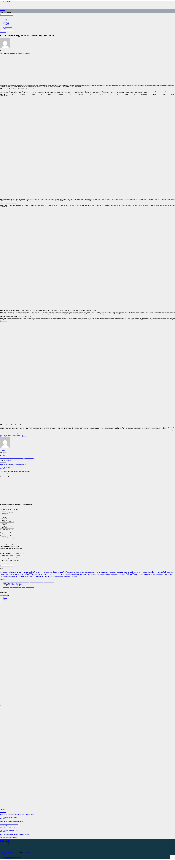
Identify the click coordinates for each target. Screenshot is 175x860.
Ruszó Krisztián (160, 574)
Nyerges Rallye (102, 574)
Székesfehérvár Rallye (28, 576)
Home (4, 854)
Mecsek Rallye (62, 574)
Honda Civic (159, 572)
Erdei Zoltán (137, 572)
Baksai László (48, 572)
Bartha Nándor (70, 572)
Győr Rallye (144, 572)
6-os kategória (27, 572)
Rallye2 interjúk (6, 20)
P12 (130, 574)
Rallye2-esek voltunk (7, 27)
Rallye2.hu (2, 10)
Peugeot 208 (149, 574)
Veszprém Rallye (45, 576)
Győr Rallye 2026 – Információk (7, 827)
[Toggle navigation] (0, 16)
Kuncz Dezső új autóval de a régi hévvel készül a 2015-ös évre (13, 436)
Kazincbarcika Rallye (10, 574)
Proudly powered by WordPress (7, 852)
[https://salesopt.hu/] (5, 598)
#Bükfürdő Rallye (17, 53)
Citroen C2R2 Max (103, 572)
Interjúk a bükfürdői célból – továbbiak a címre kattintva (12, 435)
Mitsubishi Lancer (95, 574)
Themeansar (28, 852)
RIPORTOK (3, 32)
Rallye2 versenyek (7, 25)
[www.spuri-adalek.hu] (4, 599)
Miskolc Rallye (84, 574)
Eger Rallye (127, 572)
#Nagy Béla (27, 53)
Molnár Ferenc (6, 587)
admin (2, 50)
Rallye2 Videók (6, 23)
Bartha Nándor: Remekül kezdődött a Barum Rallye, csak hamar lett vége (17, 458)
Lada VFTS (49, 574)
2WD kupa (3, 572)
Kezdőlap (5, 19)
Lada (28, 574)
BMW (85, 572)
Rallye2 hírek (6, 22)
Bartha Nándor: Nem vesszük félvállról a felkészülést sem (13, 464)
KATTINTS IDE (12, 506)
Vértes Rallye (57, 576)
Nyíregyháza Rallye (110, 574)
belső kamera (78, 572)
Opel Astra (116, 574)
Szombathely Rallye (11, 576)
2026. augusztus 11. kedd (5, 830)
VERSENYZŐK (6, 858)
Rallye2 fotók (6, 24)
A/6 (38, 572)
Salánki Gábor (9, 460)
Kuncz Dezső (20, 574)
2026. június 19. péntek (5, 837)
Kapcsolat (5, 28)
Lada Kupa (38, 574)
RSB (155, 574)
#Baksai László (9, 53)
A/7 (42, 572)
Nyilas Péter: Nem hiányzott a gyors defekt (12, 857)
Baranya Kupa (60, 572)
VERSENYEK (3, 825)
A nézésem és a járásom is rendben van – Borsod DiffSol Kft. (16, 582)
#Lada (22, 53)
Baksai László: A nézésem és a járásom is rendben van (42, 582)
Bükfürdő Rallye (92, 572)
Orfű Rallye (123, 574)
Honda (150, 572)
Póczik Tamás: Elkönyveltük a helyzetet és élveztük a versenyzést (15, 471)
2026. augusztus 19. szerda (6, 817)
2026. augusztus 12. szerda (6, 824)
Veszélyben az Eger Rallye (15, 583)
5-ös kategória (13, 572)
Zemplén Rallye (66, 576)
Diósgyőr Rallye (115, 572)
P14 (142, 574)
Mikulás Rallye (72, 574)
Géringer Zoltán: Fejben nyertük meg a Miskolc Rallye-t (22, 587)
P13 (137, 574)
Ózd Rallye (75, 576)
